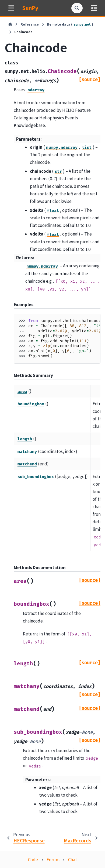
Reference (29, 24)
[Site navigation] (11, 8)
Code (33, 860)
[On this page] (93, 8)
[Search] (77, 8)
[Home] (10, 24)
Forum (53, 860)
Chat (72, 860)
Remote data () (70, 24)
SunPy (30, 8)
